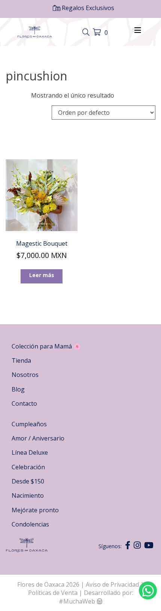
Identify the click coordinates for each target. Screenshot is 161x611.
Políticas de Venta (53, 593)
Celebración (28, 467)
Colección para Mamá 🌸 (46, 346)
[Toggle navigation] (86, 32)
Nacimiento (28, 495)
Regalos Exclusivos (87, 8)
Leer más (41, 275)
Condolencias (30, 524)
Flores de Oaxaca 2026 (48, 584)
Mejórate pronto (35, 510)
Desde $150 (28, 481)
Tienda (21, 360)
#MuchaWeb (77, 601)
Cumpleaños (29, 424)
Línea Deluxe (30, 452)
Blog (18, 389)
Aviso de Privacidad (113, 584)
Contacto (24, 403)
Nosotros (25, 375)
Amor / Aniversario (38, 438)
